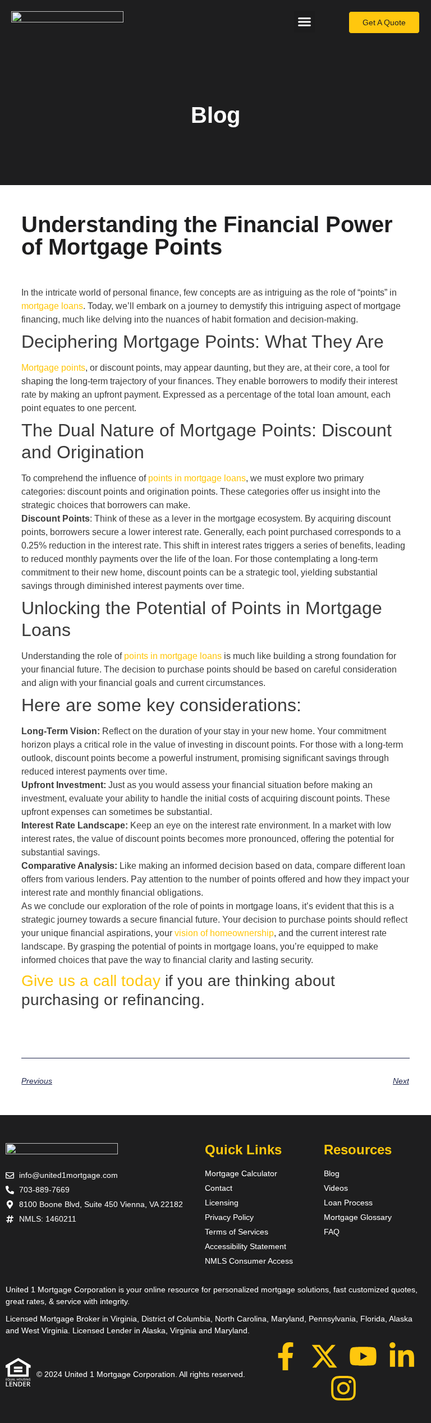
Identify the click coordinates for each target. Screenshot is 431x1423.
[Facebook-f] (286, 1356)
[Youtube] (363, 1356)
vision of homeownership (224, 933)
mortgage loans (52, 306)
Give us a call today (91, 980)
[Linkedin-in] (402, 1356)
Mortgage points (53, 367)
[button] (304, 22)
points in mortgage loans (197, 478)
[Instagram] (343, 1388)
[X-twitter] (324, 1356)
